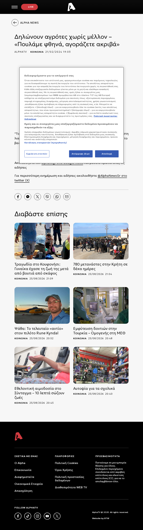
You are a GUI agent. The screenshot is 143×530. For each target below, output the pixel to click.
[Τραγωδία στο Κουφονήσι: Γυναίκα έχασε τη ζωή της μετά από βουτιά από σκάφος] (42, 241)
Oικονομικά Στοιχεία (28, 484)
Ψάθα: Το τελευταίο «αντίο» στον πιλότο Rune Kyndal (38, 330)
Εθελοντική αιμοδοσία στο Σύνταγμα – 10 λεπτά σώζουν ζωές (39, 393)
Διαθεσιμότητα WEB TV (71, 487)
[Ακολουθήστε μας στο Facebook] (17, 516)
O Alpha (19, 463)
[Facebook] (17, 196)
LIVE (31, 6)
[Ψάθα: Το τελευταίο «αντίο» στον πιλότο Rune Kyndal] (42, 305)
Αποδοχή (107, 153)
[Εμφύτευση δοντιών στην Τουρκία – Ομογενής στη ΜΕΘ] (101, 305)
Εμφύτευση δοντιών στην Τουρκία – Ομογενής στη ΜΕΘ (99, 330)
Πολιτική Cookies (66, 463)
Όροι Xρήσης (64, 470)
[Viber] (47, 196)
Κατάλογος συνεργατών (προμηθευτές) (45, 142)
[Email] (66, 196)
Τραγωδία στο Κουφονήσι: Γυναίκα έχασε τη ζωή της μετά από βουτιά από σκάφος (41, 269)
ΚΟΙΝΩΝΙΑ (37, 51)
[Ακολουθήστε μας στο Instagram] (37, 516)
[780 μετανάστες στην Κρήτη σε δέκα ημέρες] (101, 241)
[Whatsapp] (57, 196)
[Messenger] (27, 196)
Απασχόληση (23, 490)
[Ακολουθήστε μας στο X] (57, 516)
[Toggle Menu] (15, 7)
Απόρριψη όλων (81, 153)
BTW (106, 518)
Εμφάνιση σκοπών (36, 153)
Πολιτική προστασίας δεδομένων (69, 478)
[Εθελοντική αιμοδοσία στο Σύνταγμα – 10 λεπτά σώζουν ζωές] (42, 365)
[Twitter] (37, 196)
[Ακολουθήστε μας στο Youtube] (47, 516)
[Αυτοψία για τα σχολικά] (101, 365)
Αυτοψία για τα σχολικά (94, 388)
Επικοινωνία (22, 470)
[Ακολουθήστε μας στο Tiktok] (27, 516)
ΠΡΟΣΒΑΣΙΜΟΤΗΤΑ (107, 456)
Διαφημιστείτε (24, 477)
